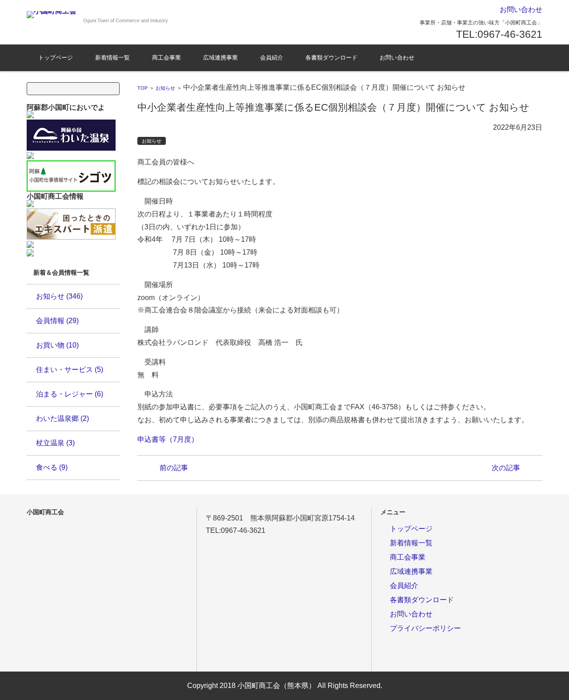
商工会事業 (166, 57)
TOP (142, 88)
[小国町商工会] (51, 14)
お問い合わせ (397, 57)
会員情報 (57, 320)
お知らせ (165, 88)
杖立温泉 (55, 443)
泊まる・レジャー (69, 394)
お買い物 (57, 345)
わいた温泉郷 (62, 418)
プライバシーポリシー (425, 628)
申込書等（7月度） (167, 439)
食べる (52, 467)
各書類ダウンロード (331, 57)
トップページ (55, 57)
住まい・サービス (69, 369)
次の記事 (506, 468)
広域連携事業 (220, 57)
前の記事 (174, 468)
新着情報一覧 (112, 57)
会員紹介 (271, 57)
